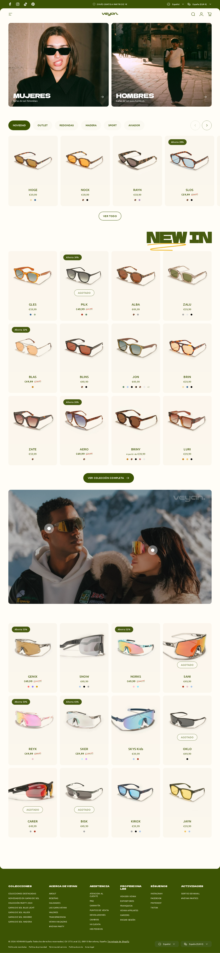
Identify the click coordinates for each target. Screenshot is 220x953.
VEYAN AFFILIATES (129, 910)
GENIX (32, 676)
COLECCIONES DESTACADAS (22, 893)
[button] (49, 528)
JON (136, 377)
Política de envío (76, 947)
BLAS (33, 377)
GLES (33, 304)
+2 (148, 387)
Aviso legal (89, 947)
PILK (84, 304)
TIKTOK (154, 907)
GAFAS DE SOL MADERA (20, 921)
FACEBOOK (156, 898)
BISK (84, 821)
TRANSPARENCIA (57, 917)
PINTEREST (156, 903)
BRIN (187, 377)
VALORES (53, 912)
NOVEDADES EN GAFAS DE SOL (23, 898)
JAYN (187, 821)
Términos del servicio (58, 947)
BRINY (136, 449)
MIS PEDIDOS (96, 929)
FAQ (92, 901)
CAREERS (124, 915)
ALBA (136, 304)
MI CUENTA (95, 924)
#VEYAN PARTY (56, 926)
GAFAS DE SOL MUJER (19, 912)
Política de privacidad (38, 947)
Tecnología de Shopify (118, 941)
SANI (187, 676)
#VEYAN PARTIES (189, 898)
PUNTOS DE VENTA (99, 910)
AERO (84, 449)
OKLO (187, 749)
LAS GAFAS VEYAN (58, 907)
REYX (33, 749)
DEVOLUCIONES (98, 915)
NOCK (85, 190)
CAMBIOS (94, 919)
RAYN (137, 190)
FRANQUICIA (126, 905)
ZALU (187, 304)
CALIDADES (54, 903)
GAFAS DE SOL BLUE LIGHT (21, 907)
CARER (33, 821)
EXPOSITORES (127, 901)
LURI (187, 449)
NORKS (135, 676)
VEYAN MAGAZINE (58, 921)
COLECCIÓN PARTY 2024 (20, 903)
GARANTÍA (95, 905)
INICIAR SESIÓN (127, 919)
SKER (84, 749)
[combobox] (175, 4)
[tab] (19, 125)
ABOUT (52, 893)
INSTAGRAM (156, 893)
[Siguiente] (207, 125)
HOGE (33, 190)
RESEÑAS (53, 898)
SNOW (84, 676)
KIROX (136, 821)
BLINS (84, 377)
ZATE (33, 449)
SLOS (189, 190)
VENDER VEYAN (128, 896)
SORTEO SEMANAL (190, 893)
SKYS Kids (135, 749)
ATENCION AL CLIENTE (96, 894)
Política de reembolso (17, 947)
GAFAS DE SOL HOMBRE (20, 917)
